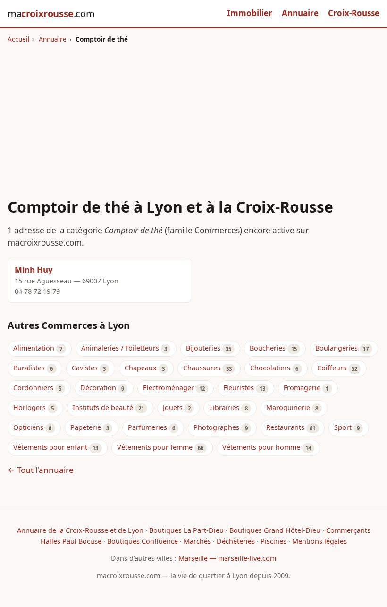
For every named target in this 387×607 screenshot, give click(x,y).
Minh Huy (34, 269)
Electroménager (168, 387)
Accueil (19, 38)
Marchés (197, 541)
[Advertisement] (193, 115)
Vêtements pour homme (261, 447)
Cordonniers (33, 387)
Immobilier (249, 13)
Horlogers (29, 407)
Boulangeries (336, 347)
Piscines (273, 541)
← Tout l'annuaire (41, 469)
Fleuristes (238, 387)
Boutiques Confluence (142, 541)
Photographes (216, 427)
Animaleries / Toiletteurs (120, 347)
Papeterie (85, 427)
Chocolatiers (270, 367)
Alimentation (33, 347)
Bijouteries (203, 347)
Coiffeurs (331, 367)
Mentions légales (319, 541)
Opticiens (28, 427)
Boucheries (268, 347)
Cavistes (85, 367)
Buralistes (29, 367)
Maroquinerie (288, 407)
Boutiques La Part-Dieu (186, 530)
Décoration (98, 387)
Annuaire (300, 13)
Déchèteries (236, 541)
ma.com (51, 13)
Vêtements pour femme (155, 447)
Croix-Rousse (353, 13)
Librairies (224, 407)
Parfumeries (147, 427)
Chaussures (201, 367)
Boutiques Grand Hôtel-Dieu (274, 530)
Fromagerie (302, 387)
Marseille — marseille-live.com (227, 558)
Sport (343, 427)
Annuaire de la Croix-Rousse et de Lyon (80, 530)
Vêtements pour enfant (50, 447)
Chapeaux (141, 367)
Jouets (173, 407)
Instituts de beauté (103, 407)
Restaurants (285, 427)
